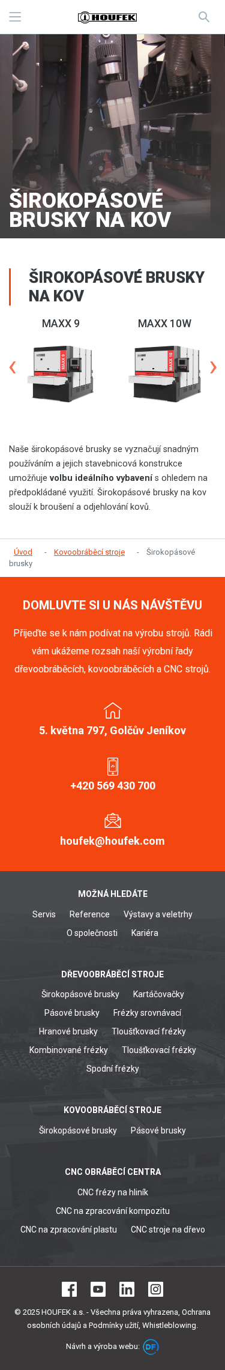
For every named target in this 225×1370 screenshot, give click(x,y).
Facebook (69, 1289)
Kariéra (144, 933)
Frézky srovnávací (147, 1013)
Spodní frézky (112, 1068)
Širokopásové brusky (80, 994)
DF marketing (151, 1347)
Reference (90, 914)
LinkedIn (126, 1289)
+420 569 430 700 (112, 785)
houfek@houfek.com (112, 840)
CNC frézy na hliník (112, 1192)
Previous (12, 366)
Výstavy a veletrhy (158, 914)
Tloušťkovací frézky (149, 1031)
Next (213, 366)
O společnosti (92, 933)
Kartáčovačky (158, 994)
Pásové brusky (72, 1013)
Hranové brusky (68, 1031)
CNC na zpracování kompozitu (113, 1211)
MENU (15, 17)
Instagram (155, 1289)
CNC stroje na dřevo (168, 1229)
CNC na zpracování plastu (68, 1229)
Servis (44, 914)
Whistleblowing (169, 1325)
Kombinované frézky (68, 1050)
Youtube (98, 1289)
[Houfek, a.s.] (107, 17)
